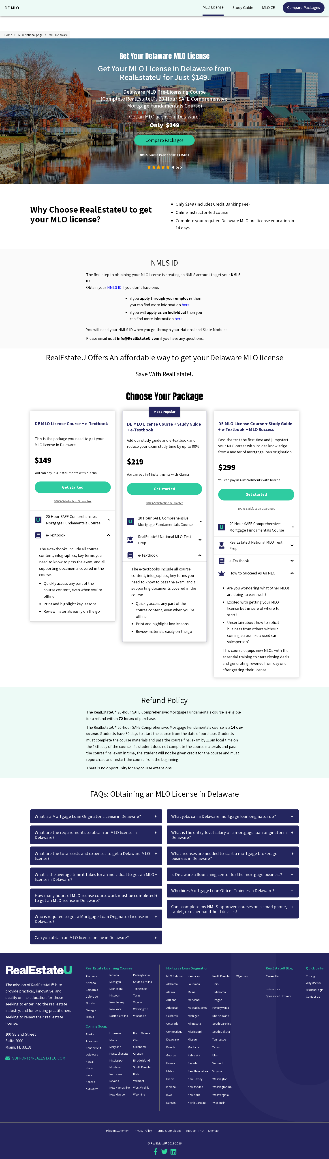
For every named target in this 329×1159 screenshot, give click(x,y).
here (186, 304)
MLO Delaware (58, 35)
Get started (72, 487)
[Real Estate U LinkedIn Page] (173, 1153)
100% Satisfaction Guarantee (72, 501)
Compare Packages (303, 7)
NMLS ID (114, 287)
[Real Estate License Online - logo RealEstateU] (39, 971)
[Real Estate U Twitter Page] (164, 1153)
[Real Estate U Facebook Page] (155, 1153)
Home (8, 35)
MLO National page (30, 35)
